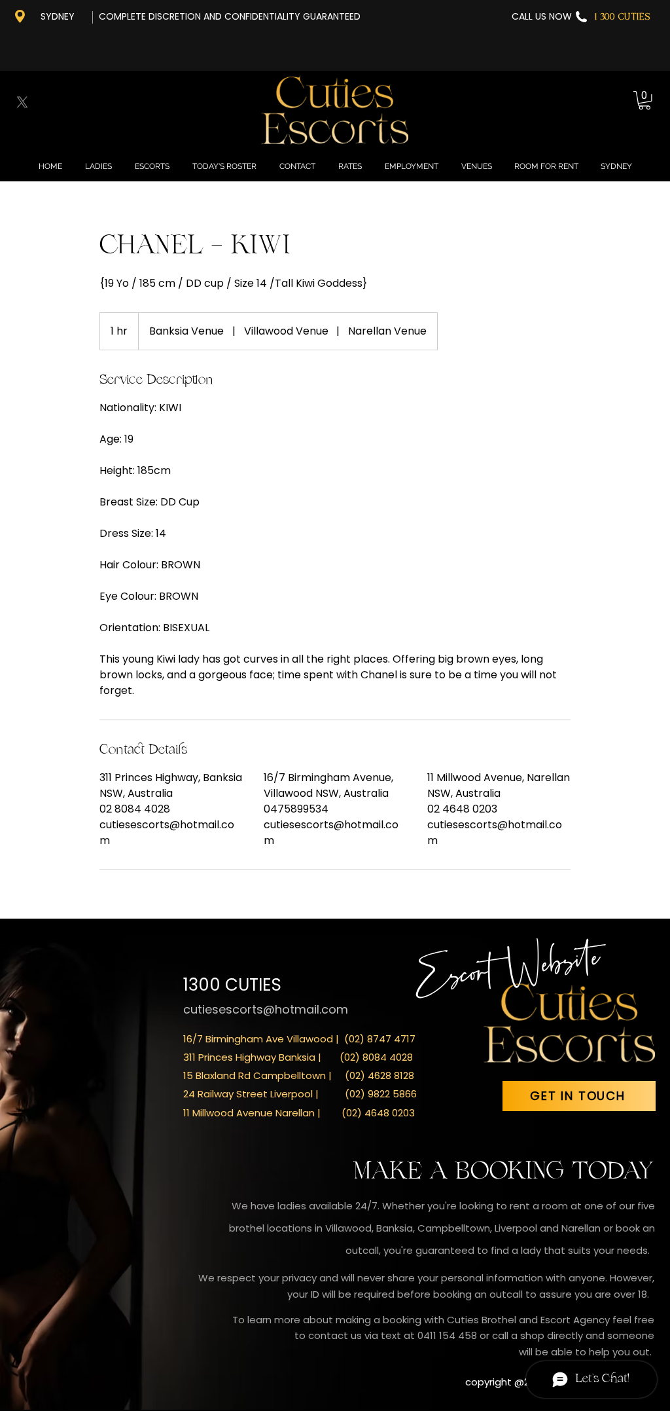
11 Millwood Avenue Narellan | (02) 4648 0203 (299, 1113)
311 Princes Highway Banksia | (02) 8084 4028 (298, 1057)
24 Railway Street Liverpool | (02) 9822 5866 (300, 1094)
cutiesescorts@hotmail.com (265, 1009)
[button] (644, 100)
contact (329, 1335)
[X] (22, 102)
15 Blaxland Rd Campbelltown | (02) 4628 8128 (298, 1075)
